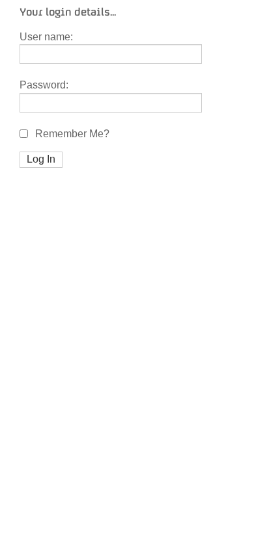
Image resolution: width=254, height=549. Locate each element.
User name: (46, 36)
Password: (44, 84)
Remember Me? (71, 133)
